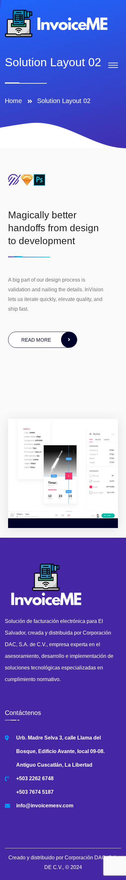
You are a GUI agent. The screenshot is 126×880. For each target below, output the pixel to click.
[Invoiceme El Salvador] (56, 23)
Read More (36, 340)
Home (15, 100)
